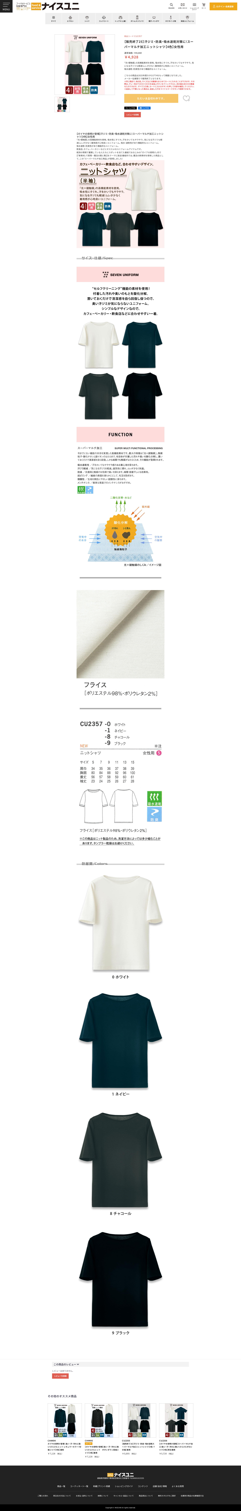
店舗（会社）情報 (160, 1486)
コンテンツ (143, 1486)
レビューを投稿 (132, 114)
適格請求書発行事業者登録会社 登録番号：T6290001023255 (120, 1478)
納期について (103, 1496)
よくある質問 (178, 1486)
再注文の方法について (62, 1496)
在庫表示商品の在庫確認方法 (192, 1496)
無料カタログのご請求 (167, 1496)
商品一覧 (61, 1486)
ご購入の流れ (43, 1496)
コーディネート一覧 (79, 1486)
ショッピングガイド (124, 1486)
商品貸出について (146, 1496)
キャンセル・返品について (123, 1496)
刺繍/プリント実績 (101, 1486)
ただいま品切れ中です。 (151, 98)
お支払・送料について (84, 1496)
